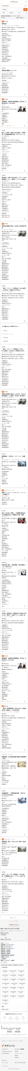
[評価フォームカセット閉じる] (26, 1014)
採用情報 (16, 1057)
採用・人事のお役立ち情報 (20, 1062)
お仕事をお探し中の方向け (7, 1051)
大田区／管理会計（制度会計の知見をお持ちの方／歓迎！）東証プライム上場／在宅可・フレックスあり (14, 615)
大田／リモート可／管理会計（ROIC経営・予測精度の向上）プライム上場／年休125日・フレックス (14, 876)
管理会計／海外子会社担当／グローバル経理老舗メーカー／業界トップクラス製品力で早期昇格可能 (14, 179)
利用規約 (16, 1051)
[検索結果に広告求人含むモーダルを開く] (4, 17)
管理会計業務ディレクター (9, 70)
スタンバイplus (5, 1062)
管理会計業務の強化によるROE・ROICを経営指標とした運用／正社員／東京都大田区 (14, 395)
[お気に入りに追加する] (24, 63)
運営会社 (16, 1055)
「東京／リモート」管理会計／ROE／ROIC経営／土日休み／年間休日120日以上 (13, 350)
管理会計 (4, 23)
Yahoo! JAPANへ (5, 1066)
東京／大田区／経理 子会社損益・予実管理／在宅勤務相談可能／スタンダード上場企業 (14, 134)
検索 (25, 9)
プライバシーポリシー (19, 1053)
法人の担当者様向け (5, 1053)
